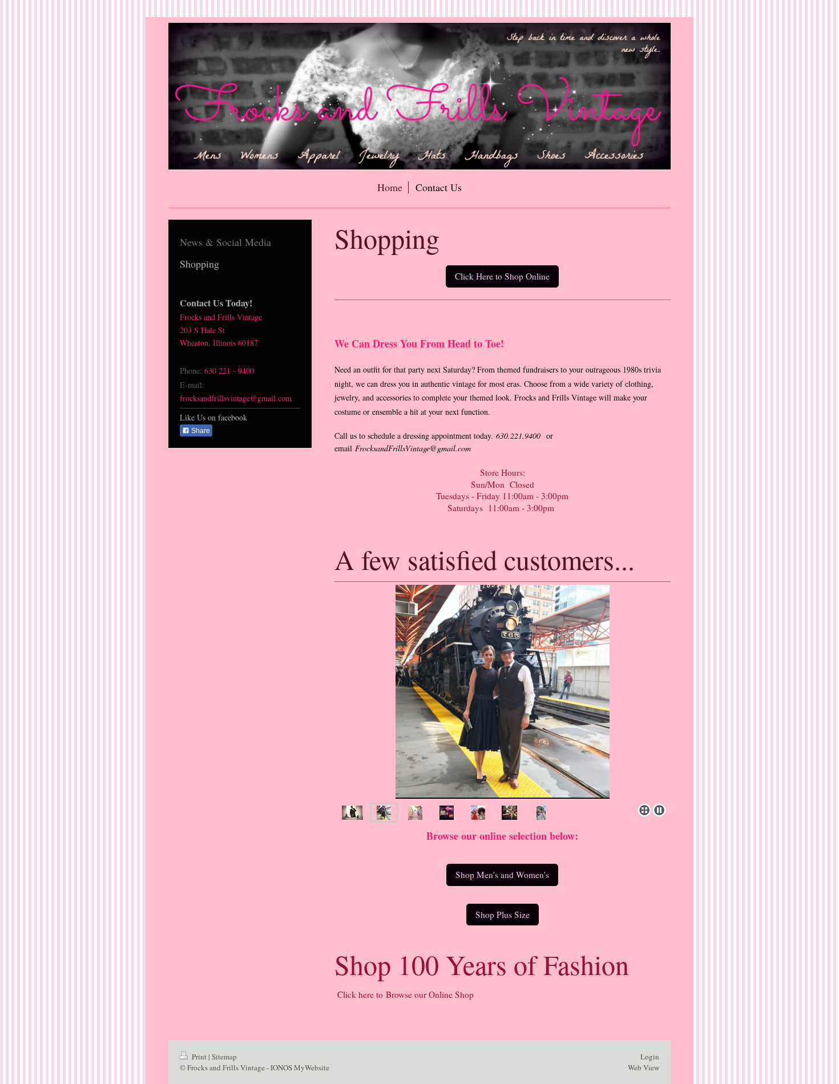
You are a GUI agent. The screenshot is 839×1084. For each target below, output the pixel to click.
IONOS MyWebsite (300, 1067)
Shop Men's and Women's (502, 874)
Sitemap (224, 1056)
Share (199, 431)
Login (649, 1056)
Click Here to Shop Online (502, 276)
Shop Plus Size (502, 914)
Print (199, 1056)
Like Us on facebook (213, 417)
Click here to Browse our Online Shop (404, 994)
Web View (643, 1067)
